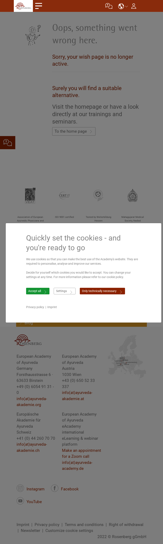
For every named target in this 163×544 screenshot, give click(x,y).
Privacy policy (35, 307)
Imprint (52, 307)
